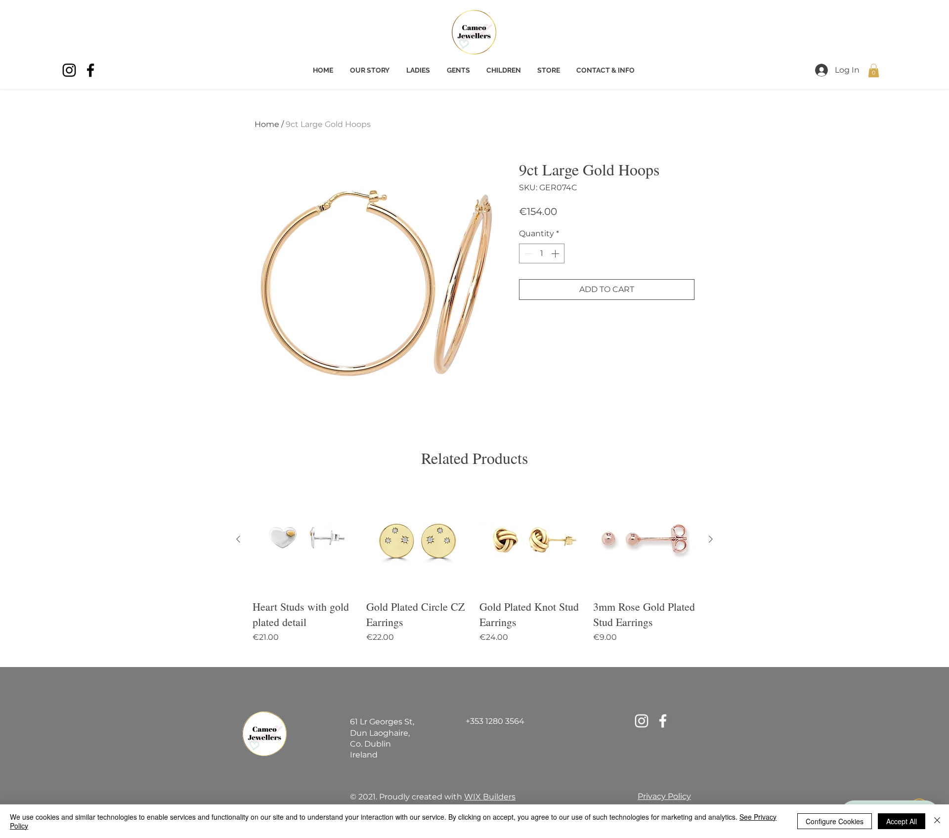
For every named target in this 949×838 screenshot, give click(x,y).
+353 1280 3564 (495, 721)
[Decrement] (527, 253)
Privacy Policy (664, 796)
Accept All (901, 821)
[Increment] (556, 253)
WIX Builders (490, 796)
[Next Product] (711, 539)
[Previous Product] (238, 539)
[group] (474, 573)
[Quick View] (304, 539)
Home (267, 124)
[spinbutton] (541, 253)
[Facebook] (90, 70)
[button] (873, 70)
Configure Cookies (834, 821)
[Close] (937, 821)
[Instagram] (69, 70)
